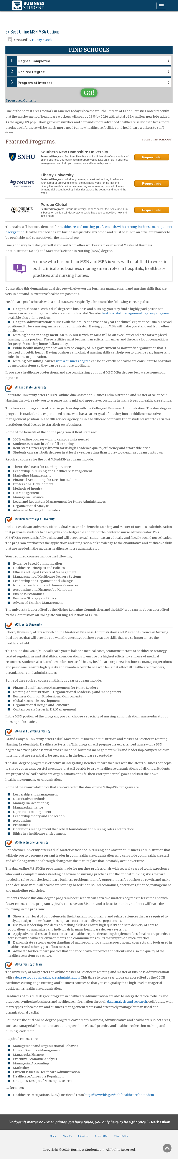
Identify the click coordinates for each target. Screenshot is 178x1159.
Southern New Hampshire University (74, 152)
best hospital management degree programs (136, 313)
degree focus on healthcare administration (47, 977)
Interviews (83, 1136)
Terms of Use (101, 1136)
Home (53, 1136)
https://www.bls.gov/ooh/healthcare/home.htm (119, 1095)
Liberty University (57, 175)
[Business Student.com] (28, 5)
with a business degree (73, 361)
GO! (89, 93)
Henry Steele (42, 40)
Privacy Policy (121, 1136)
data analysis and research (127, 1002)
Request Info (151, 157)
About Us (67, 1136)
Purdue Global (54, 204)
